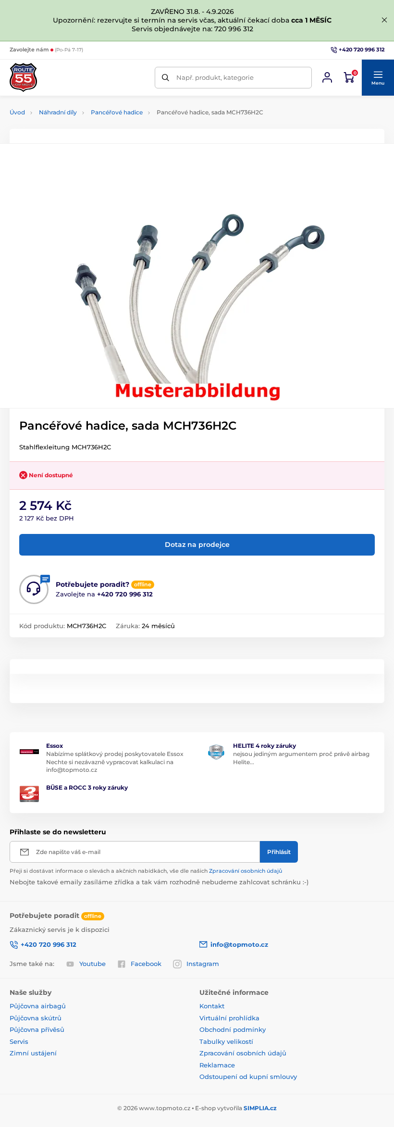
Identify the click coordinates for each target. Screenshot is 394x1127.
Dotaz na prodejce (197, 544)
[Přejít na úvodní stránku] (23, 77)
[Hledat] (165, 77)
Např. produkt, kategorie (215, 77)
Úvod (17, 112)
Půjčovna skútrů (36, 1018)
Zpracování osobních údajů (245, 870)
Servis (19, 1041)
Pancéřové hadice (117, 112)
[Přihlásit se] (327, 77)
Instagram (202, 963)
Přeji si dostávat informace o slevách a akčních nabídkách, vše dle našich (146, 870)
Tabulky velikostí (226, 1041)
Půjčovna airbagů (38, 1006)
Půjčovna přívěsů (37, 1029)
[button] (377, 78)
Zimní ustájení (33, 1053)
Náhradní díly (58, 112)
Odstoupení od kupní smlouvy (248, 1076)
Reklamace (217, 1065)
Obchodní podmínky (232, 1029)
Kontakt (211, 1006)
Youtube (92, 963)
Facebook (146, 963)
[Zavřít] (384, 20)
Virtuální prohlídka (229, 1018)
